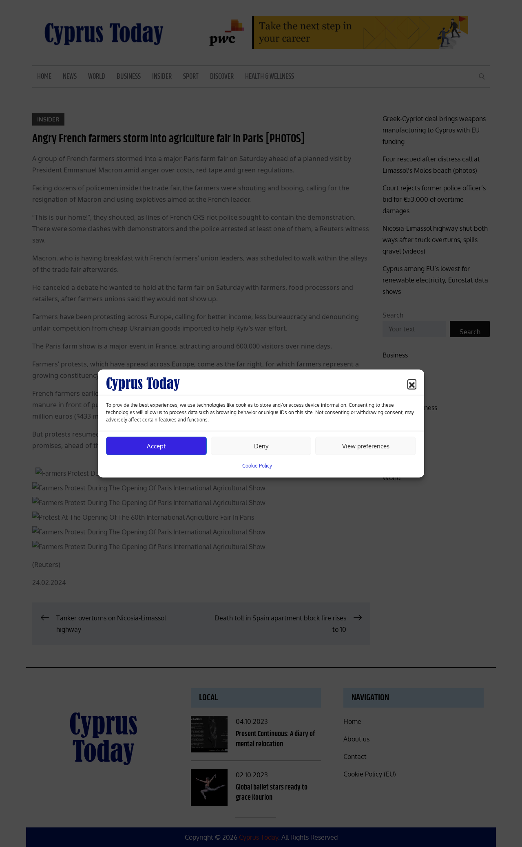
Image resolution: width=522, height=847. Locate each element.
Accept (156, 446)
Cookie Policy (257, 466)
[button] (412, 384)
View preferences (365, 446)
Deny (261, 446)
